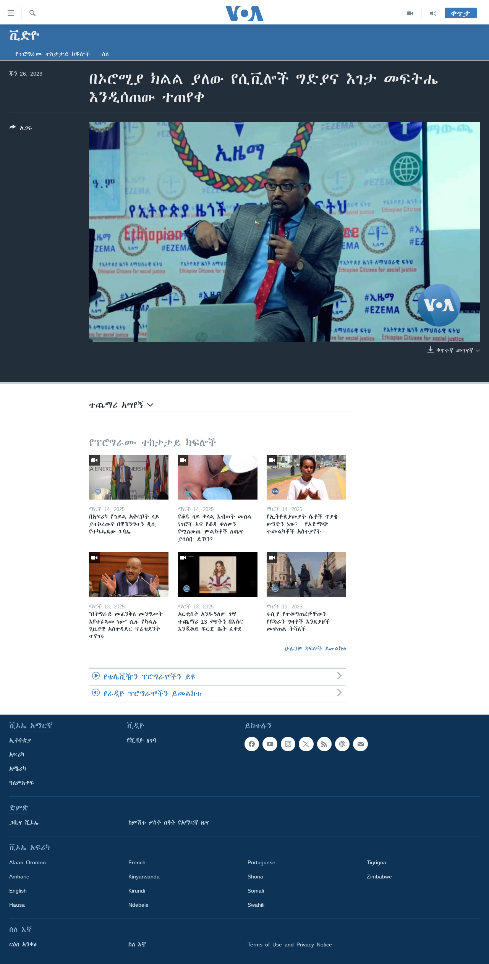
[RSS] (324, 744)
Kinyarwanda (144, 876)
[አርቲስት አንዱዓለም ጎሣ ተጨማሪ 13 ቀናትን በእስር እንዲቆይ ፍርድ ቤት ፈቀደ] (217, 574)
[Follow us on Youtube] (269, 744)
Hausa (17, 904)
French (137, 862)
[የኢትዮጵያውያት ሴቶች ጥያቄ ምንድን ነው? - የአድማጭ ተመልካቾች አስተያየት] (306, 477)
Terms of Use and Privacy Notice (290, 944)
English (18, 890)
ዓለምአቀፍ (21, 783)
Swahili (256, 904)
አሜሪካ (17, 768)
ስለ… (108, 54)
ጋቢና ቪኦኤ (24, 822)
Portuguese (261, 862)
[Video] (410, 13)
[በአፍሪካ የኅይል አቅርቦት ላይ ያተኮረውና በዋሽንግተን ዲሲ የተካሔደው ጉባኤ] (128, 477)
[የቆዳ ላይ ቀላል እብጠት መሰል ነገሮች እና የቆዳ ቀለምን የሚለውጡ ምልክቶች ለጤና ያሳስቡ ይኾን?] (217, 477)
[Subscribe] (360, 744)
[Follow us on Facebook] (251, 744)
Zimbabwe (379, 876)
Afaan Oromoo (27, 862)
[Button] (21, 129)
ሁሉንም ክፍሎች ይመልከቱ (315, 648)
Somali (256, 890)
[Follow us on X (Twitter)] (306, 744)
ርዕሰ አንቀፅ (23, 944)
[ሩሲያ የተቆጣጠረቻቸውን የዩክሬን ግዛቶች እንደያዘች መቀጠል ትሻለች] (306, 574)
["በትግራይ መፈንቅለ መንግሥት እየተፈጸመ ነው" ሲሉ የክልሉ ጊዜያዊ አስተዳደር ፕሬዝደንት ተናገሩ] (128, 574)
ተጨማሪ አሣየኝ (118, 405)
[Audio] (433, 13)
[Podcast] (342, 744)
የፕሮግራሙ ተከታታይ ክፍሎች (52, 54)
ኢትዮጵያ (20, 740)
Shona (255, 876)
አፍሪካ (16, 754)
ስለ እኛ (137, 944)
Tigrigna (376, 862)
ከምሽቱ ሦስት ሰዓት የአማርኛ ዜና (168, 822)
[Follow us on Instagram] (288, 744)
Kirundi (136, 890)
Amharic (19, 876)
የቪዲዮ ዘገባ (141, 740)
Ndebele (138, 904)
